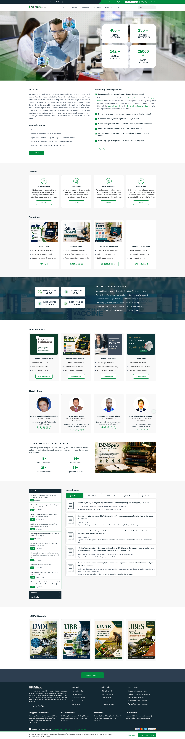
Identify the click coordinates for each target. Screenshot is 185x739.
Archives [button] (96, 7)
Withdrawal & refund (107, 704)
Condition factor (107, 540)
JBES (32, 519)
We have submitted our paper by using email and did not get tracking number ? (123, 134)
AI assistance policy (78, 697)
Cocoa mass (88, 574)
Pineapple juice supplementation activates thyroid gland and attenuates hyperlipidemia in (45, 555)
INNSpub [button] (66, 7)
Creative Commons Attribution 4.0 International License (69, 729)
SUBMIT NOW (141, 376)
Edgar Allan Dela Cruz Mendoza (141, 416)
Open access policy (78, 701)
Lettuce (115, 525)
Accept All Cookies (147, 735)
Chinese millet (89, 557)
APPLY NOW (108, 376)
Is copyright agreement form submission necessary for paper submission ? (125, 124)
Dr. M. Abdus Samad (76, 416)
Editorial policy (77, 694)
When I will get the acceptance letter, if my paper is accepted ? (120, 128)
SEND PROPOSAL (44, 376)
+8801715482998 (142, 704)
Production (113, 557)
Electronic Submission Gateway (139, 106)
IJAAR (32, 548)
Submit (131, 2)
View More (104, 149)
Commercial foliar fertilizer (103, 525)
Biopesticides (97, 509)
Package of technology (131, 525)
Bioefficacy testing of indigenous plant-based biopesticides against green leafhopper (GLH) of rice (113, 503)
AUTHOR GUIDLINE (141, 264)
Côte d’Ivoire (97, 574)
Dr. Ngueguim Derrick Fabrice (108, 416)
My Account (120, 2)
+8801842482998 (142, 701)
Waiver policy (76, 704)
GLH (103, 509)
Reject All (131, 735)
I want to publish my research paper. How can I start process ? (121, 94)
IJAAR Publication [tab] (111, 496)
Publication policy (77, 691)
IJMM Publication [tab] (147, 496)
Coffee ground (89, 525)
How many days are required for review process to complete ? (121, 140)
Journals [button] (75, 7)
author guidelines (132, 98)
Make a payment (106, 701)
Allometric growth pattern (93, 540)
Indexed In (34, 593)
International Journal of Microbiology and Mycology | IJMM (44, 657)
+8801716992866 (138, 697)
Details (36, 153)
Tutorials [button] (117, 7)
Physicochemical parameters (125, 574)
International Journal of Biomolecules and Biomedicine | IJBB (76, 657)
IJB (32, 500)
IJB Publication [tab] (74, 496)
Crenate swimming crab (121, 540)
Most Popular (36, 491)
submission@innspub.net (142, 694)
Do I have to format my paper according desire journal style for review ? (124, 114)
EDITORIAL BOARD (76, 264)
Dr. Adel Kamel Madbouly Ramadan (44, 416)
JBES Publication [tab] (93, 496)
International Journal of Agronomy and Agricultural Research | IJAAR (108, 657)
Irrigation (106, 557)
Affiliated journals (106, 691)
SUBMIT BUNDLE (76, 376)
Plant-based (117, 509)
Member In (35, 597)
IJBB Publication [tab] (129, 496)
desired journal (114, 106)
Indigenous (108, 509)
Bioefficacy (88, 509)
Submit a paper (106, 697)
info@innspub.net (141, 691)
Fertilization (98, 557)
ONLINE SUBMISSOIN (108, 264)
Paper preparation (107, 694)
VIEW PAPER (44, 264)
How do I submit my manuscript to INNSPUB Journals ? (118, 119)
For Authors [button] (86, 7)
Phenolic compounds (108, 574)
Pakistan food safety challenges (40, 565)
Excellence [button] (106, 7)
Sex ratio (132, 540)
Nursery (120, 525)
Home (112, 2)
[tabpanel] (111, 537)
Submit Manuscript (92, 675)
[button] (154, 411)
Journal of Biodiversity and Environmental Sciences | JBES (141, 657)
